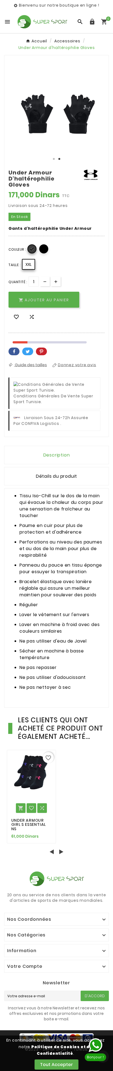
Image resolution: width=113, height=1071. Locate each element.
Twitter (27, 351)
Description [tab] (56, 455)
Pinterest (41, 351)
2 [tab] (59, 159)
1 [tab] (53, 159)
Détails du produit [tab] (56, 476)
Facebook (14, 351)
